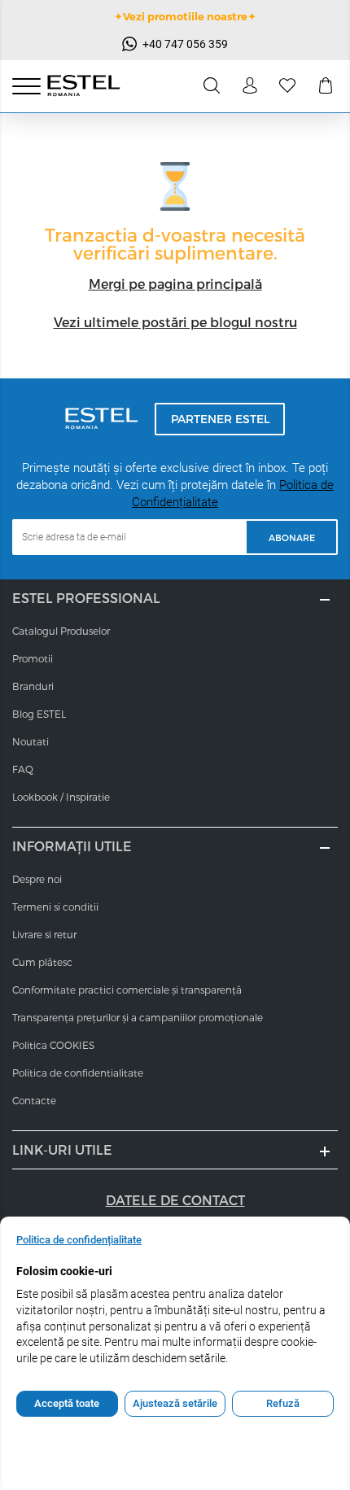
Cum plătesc (42, 962)
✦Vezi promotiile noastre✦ (185, 16)
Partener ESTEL (220, 419)
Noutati (30, 741)
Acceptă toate (66, 1403)
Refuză (283, 1403)
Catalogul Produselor (61, 630)
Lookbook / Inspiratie (61, 796)
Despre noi (37, 879)
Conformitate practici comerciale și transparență (127, 989)
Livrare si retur (44, 934)
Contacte (34, 1100)
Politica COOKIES (53, 1045)
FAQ (22, 769)
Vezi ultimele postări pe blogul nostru (175, 322)
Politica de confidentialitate (77, 1072)
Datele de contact (175, 1200)
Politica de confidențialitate (79, 1240)
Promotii (32, 658)
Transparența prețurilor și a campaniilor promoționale (137, 1017)
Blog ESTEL (39, 713)
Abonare (292, 537)
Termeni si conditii (55, 906)
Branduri (33, 686)
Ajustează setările (175, 1403)
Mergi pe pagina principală (175, 283)
